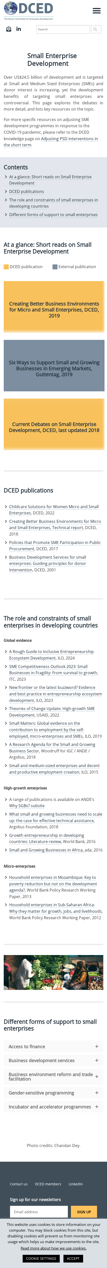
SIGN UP (84, 1211)
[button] (97, 10)
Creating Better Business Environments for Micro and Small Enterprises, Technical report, (55, 525)
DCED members (48, 1184)
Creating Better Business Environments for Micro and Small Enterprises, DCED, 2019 (54, 309)
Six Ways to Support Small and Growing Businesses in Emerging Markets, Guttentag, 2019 (54, 368)
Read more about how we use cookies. (54, 1248)
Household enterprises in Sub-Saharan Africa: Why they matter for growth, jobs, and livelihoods (55, 908)
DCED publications (26, 191)
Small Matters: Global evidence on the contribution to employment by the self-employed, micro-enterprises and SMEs (46, 730)
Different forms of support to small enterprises (53, 214)
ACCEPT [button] (73, 1258)
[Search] (96, 29)
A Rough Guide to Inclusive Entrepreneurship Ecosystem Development (51, 655)
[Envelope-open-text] (9, 29)
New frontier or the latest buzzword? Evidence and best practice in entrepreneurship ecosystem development (55, 694)
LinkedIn (76, 1184)
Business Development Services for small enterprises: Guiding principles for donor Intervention (47, 563)
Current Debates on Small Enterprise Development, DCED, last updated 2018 (54, 427)
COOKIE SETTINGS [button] (41, 1258)
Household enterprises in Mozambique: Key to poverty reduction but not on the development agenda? (53, 884)
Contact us (19, 1184)
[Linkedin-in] (19, 29)
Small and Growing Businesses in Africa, (47, 850)
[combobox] (63, 29)
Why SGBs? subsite (27, 805)
